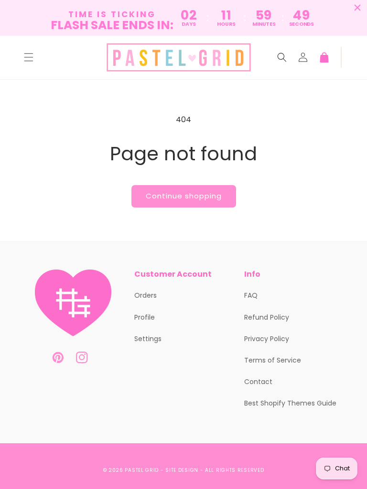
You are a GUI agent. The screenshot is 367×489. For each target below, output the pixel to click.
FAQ (251, 295)
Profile (144, 317)
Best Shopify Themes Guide (290, 403)
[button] (28, 57)
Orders (145, 295)
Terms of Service (272, 360)
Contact (258, 381)
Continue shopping (184, 196)
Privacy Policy (266, 338)
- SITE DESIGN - (183, 470)
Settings (148, 338)
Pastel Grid (142, 470)
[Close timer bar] (357, 7)
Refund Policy (266, 317)
